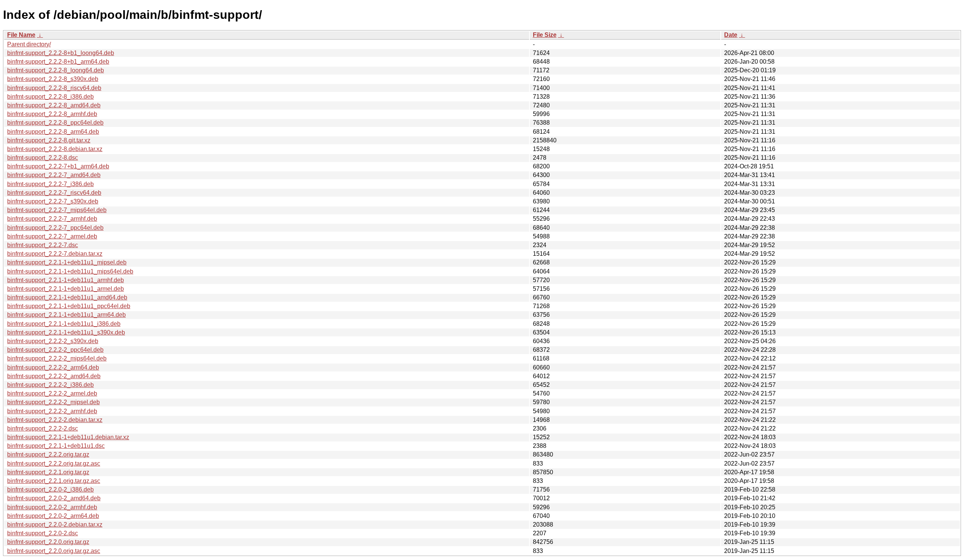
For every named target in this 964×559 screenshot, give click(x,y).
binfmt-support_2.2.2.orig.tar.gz (48, 454)
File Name (21, 35)
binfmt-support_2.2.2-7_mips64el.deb (57, 210)
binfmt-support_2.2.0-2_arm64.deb (53, 516)
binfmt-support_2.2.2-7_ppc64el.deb (55, 228)
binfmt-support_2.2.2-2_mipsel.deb (53, 402)
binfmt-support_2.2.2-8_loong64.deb (55, 70)
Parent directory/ (29, 44)
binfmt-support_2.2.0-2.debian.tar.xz (54, 524)
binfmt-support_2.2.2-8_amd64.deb (54, 105)
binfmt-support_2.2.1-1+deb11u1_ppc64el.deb (68, 306)
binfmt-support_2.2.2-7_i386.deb (50, 184)
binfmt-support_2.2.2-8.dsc (42, 157)
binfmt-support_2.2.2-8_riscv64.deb (54, 88)
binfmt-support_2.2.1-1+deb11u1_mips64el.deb (70, 271)
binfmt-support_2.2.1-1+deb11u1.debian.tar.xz (68, 437)
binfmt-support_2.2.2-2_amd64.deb (54, 376)
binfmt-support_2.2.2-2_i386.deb (50, 385)
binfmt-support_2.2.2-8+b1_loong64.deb (60, 53)
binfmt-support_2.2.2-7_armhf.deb (52, 218)
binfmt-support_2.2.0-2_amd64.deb (54, 498)
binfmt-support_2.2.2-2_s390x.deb (52, 341)
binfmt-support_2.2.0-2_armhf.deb (52, 507)
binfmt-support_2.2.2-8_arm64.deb (53, 131)
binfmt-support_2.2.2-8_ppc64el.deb (55, 122)
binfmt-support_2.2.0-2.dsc (42, 533)
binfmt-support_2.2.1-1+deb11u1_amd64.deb (67, 297)
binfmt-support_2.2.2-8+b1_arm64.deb (58, 61)
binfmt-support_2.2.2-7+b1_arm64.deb (58, 166)
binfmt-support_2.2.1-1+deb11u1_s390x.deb (66, 332)
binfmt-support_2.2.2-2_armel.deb (52, 393)
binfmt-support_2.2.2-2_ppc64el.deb (55, 350)
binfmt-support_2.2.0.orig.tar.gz (48, 542)
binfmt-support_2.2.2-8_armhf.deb (52, 114)
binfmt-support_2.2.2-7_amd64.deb (54, 175)
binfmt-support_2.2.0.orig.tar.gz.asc (53, 551)
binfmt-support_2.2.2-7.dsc (42, 245)
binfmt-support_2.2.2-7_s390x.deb (52, 201)
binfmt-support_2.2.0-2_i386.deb (50, 489)
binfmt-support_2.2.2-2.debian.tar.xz (54, 420)
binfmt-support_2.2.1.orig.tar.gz (48, 472)
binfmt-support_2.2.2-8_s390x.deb (52, 79)
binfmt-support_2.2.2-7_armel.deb (52, 236)
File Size (545, 35)
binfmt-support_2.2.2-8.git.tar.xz (48, 140)
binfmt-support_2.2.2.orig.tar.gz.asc (53, 463)
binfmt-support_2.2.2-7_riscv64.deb (54, 192)
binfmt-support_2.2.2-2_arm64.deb (53, 367)
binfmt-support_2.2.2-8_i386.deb (50, 96)
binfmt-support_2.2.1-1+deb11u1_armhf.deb (65, 280)
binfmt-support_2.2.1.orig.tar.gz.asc (53, 481)
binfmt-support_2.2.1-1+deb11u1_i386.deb (63, 324)
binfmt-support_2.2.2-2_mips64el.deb (57, 358)
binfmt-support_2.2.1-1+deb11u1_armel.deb (65, 289)
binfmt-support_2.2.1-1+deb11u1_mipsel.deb (67, 262)
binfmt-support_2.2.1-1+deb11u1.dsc (56, 446)
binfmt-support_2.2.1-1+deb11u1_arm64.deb (66, 315)
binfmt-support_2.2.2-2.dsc (42, 428)
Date (730, 35)
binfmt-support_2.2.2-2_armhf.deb (52, 411)
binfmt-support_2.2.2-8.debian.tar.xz (54, 149)
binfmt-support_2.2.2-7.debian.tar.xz (54, 253)
